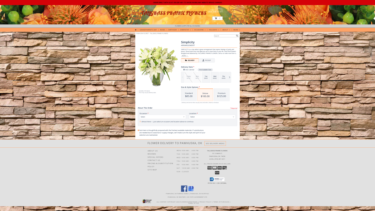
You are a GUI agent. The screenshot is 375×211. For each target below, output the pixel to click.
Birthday (172, 30)
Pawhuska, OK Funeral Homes (177, 193)
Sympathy (184, 30)
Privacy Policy (206, 202)
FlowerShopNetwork (189, 202)
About (225, 30)
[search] (237, 36)
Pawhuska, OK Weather (176, 197)
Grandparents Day (148, 30)
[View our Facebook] (184, 191)
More (235, 30)
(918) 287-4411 (218, 12)
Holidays (213, 30)
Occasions (199, 30)
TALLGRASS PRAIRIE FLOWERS (173, 13)
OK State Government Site (197, 197)
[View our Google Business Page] (191, 191)
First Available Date (205, 70)
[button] (217, 18)
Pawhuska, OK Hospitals (199, 193)
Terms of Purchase (221, 202)
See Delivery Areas (215, 143)
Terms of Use (193, 203)
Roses (162, 30)
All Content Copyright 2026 (168, 202)
